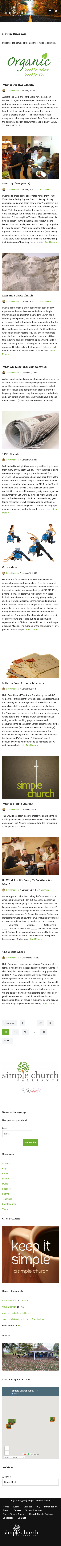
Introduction (50, 1506)
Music (5, 1183)
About (16, 1506)
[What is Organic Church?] (30, 64)
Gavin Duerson (12, 90)
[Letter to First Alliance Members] (30, 659)
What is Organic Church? (18, 84)
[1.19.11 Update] (30, 430)
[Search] (56, 11)
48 (43, 1031)
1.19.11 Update (10, 454)
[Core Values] (30, 542)
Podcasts (7, 1188)
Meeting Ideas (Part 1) (16, 183)
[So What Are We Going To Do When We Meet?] (30, 856)
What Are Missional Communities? (24, 366)
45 (15, 1031)
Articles (6, 1163)
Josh (4, 1313)
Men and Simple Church (17, 295)
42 (40, 1023)
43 (50, 1023)
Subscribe (30, 1142)
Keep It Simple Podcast (41, 1514)
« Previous (9, 1023)
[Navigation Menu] (50, 11)
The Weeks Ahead (13, 951)
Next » (7, 1040)
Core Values (9, 567)
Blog (4, 1168)
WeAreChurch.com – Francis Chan (27, 1319)
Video (5, 1209)
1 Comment (45, 189)
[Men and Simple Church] (30, 272)
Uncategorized (9, 1204)
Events (5, 1178)
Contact (24, 1300)
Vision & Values (33, 1510)
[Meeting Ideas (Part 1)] (30, 157)
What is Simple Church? (17, 803)
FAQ (22, 1306)
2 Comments (45, 301)
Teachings (7, 1199)
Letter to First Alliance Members (23, 683)
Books (5, 1173)
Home (6, 1506)
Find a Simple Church (21, 1313)
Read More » (51, 242)
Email (4, 1128)
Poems (5, 1194)
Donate (17, 1510)
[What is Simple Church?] (30, 777)
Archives (6, 1476)
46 (25, 1031)
